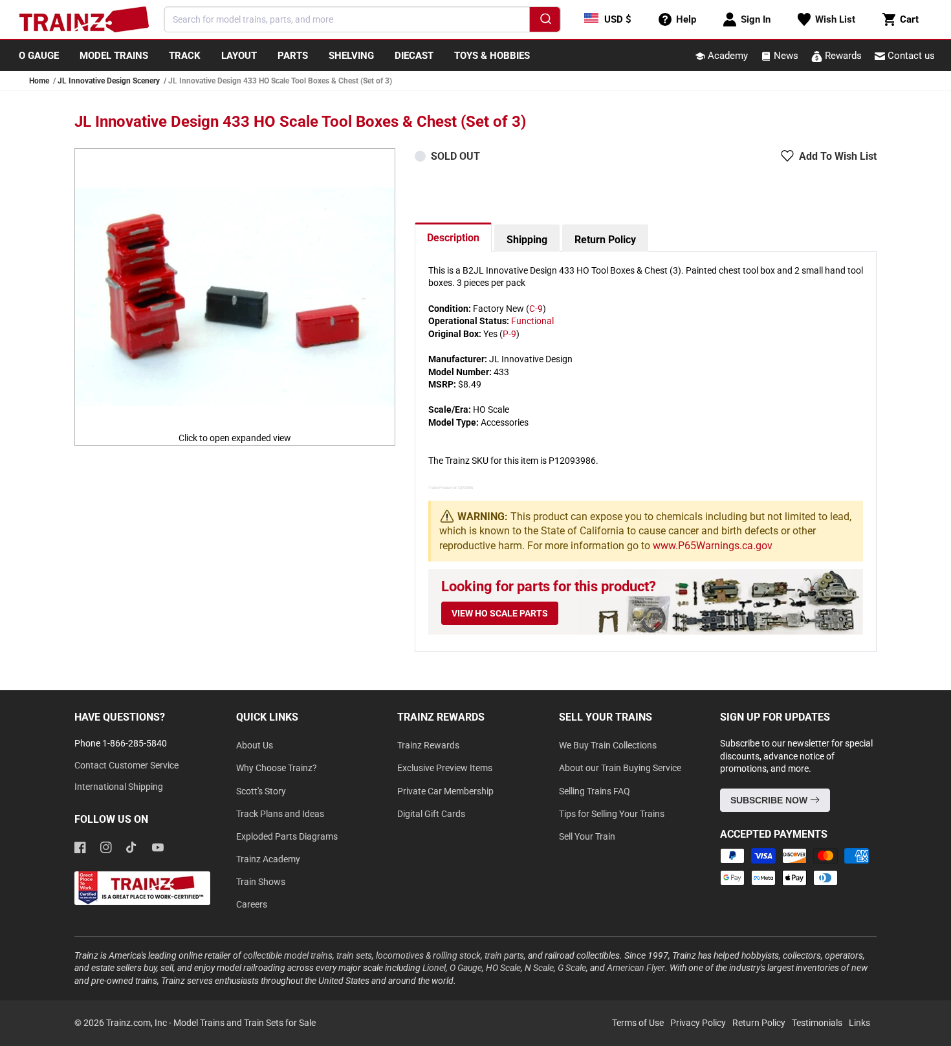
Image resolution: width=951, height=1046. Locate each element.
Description (453, 238)
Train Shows (260, 882)
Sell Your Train (587, 836)
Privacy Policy (698, 1023)
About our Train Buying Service (620, 768)
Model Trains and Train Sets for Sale (244, 1023)
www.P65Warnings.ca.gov (712, 545)
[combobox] (362, 19)
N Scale (539, 968)
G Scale (572, 968)
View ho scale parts (500, 613)
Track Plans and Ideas (280, 814)
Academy (726, 55)
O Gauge (466, 968)
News (784, 55)
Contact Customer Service (126, 765)
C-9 (536, 308)
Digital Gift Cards (431, 814)
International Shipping (118, 786)
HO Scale (503, 968)
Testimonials (817, 1023)
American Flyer (636, 968)
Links (859, 1023)
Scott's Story (261, 791)
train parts (504, 955)
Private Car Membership (445, 791)
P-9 (509, 334)
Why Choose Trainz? (276, 768)
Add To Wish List (838, 156)
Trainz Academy (268, 859)
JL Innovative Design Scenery (109, 80)
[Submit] (544, 21)
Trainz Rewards (428, 745)
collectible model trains (288, 955)
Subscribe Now (770, 800)
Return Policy (605, 240)
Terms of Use (638, 1023)
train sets (354, 955)
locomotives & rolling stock (428, 955)
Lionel (434, 968)
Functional (532, 321)
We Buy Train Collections (608, 745)
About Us (254, 745)
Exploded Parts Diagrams (287, 836)
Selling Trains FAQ (594, 791)
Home (39, 80)
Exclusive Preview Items (444, 768)
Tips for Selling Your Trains (611, 814)
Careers (251, 904)
